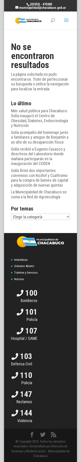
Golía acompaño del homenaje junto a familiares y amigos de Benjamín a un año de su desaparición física (39, 137)
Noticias (19, 279)
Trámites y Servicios (26, 272)
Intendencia (20, 259)
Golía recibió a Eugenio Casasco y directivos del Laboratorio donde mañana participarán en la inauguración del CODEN (38, 156)
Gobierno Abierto (24, 266)
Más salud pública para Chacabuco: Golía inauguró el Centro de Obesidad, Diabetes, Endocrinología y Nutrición (39, 118)
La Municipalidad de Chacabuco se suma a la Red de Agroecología (39, 194)
